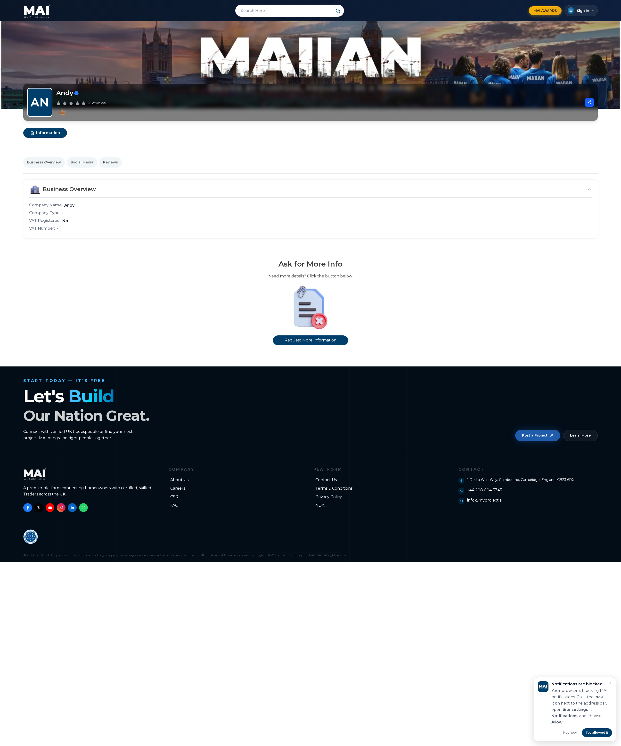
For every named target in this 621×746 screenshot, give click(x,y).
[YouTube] (50, 507)
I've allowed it (597, 732)
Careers (177, 488)
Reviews (110, 162)
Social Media (82, 162)
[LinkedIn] (72, 507)
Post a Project (534, 435)
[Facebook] (27, 507)
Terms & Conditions (333, 488)
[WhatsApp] (83, 507)
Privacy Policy (328, 497)
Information (48, 132)
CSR (174, 497)
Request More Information (310, 340)
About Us (179, 480)
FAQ (174, 505)
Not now (570, 732)
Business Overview (44, 162)
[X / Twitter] (38, 507)
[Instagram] (61, 507)
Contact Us (326, 480)
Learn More (580, 435)
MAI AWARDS (545, 10)
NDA (319, 505)
